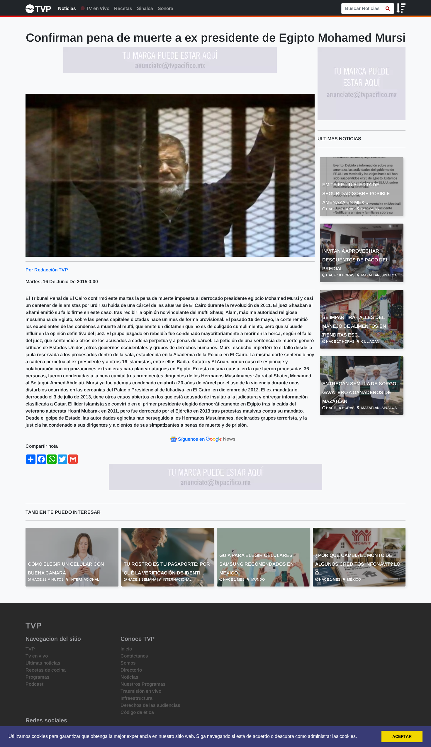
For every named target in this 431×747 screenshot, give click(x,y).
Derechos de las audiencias (150, 705)
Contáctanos (134, 655)
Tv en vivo (37, 655)
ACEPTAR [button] (402, 736)
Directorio (131, 669)
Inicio (126, 648)
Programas (38, 677)
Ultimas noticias (43, 662)
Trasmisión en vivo (141, 691)
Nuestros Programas (143, 684)
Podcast (34, 684)
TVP (30, 648)
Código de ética (137, 712)
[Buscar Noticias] (388, 8)
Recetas (123, 8)
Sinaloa (145, 8)
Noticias (67, 8)
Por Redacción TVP (47, 269)
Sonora (165, 8)
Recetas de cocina (46, 669)
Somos (128, 662)
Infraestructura (136, 698)
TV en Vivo (97, 8)
